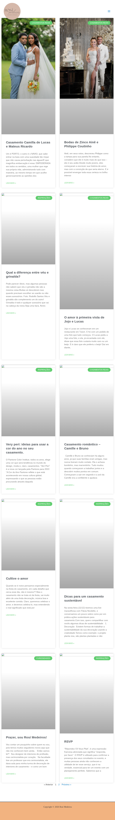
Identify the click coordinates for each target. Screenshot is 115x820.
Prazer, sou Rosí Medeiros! (26, 737)
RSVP (68, 741)
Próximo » (66, 784)
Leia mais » (11, 183)
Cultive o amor (17, 578)
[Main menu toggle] (109, 11)
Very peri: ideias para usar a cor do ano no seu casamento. (27, 448)
